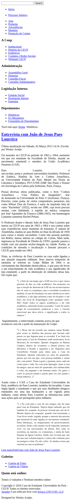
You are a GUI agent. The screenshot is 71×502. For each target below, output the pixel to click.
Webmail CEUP (17, 59)
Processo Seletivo (17, 15)
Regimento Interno (18, 98)
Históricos (13, 114)
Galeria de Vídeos (18, 466)
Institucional (15, 46)
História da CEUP (18, 49)
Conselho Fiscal (17, 78)
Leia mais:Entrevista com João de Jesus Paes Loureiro (30, 450)
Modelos (13, 30)
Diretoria (13, 75)
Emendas (13, 101)
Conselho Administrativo (21, 81)
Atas (10, 21)
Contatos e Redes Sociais (22, 56)
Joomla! (5, 491)
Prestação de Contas (19, 33)
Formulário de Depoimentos (23, 121)
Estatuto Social (16, 95)
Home (21, 126)
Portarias (13, 24)
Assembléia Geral (18, 72)
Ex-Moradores (16, 117)
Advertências (15, 27)
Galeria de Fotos (17, 463)
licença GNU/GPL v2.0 (50, 491)
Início (11, 9)
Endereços (14, 52)
